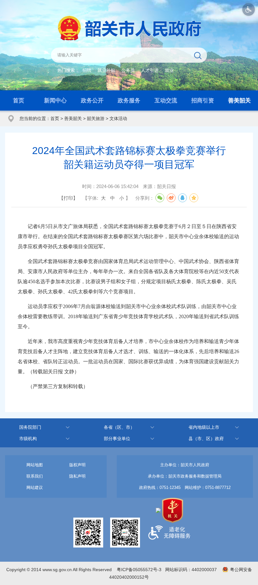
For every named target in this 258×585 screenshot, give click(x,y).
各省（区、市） (119, 427)
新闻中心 (55, 100)
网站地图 (34, 464)
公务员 (128, 70)
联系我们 (34, 476)
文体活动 (118, 118)
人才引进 (150, 70)
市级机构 (28, 438)
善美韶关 (239, 100)
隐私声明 (77, 476)
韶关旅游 (95, 118)
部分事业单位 (117, 438)
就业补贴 (106, 70)
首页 (18, 100)
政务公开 (92, 100)
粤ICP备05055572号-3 (139, 569)
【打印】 (68, 198)
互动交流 (165, 100)
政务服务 (129, 100)
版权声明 (77, 464)
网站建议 (34, 487)
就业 (169, 70)
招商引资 (202, 100)
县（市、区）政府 (206, 438)
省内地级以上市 (203, 427)
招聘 (86, 70)
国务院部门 (30, 427)
